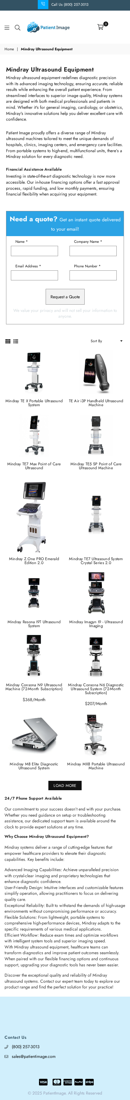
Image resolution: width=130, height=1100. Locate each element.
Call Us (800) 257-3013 (70, 4)
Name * (21, 241)
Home (9, 49)
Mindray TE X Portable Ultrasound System (34, 403)
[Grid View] (8, 341)
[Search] (17, 27)
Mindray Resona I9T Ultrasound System (34, 624)
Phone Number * (87, 266)
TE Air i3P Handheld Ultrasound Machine (96, 403)
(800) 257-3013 (26, 1047)
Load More (65, 785)
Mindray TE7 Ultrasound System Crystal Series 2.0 (96, 561)
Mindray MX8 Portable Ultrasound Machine (96, 766)
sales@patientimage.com (34, 1056)
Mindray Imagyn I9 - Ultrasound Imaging (96, 624)
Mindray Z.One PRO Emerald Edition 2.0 (34, 561)
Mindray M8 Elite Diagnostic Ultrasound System (34, 766)
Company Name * (88, 241)
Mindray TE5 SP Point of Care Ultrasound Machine (96, 466)
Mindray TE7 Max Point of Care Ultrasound (34, 466)
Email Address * (28, 266)
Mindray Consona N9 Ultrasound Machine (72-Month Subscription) (34, 687)
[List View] (15, 341)
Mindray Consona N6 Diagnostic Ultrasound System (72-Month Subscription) (96, 689)
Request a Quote (65, 297)
